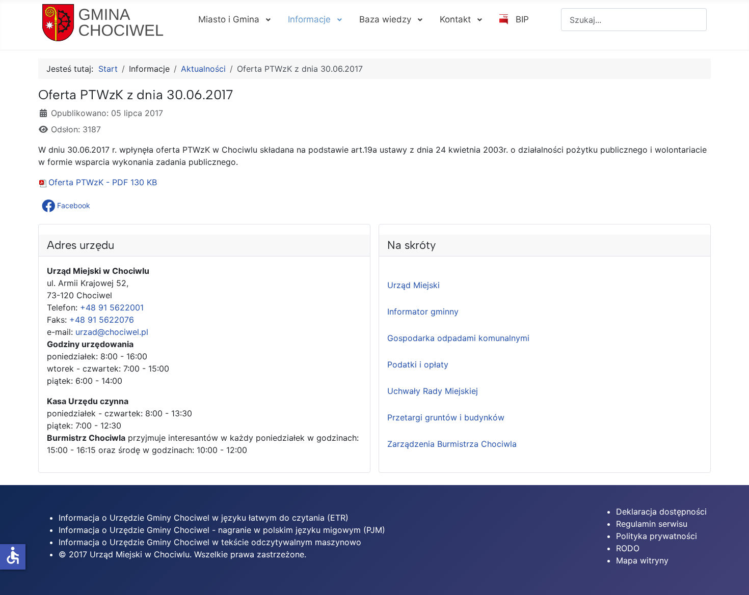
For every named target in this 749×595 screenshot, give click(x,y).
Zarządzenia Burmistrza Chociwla (452, 444)
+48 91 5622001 (112, 307)
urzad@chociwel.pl (111, 332)
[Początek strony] (731, 576)
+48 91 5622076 (101, 320)
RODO (627, 548)
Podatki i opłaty (417, 364)
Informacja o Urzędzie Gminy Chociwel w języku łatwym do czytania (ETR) (204, 518)
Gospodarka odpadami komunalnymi (458, 338)
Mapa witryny (642, 560)
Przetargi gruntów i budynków (445, 417)
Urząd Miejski (413, 285)
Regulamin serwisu (651, 524)
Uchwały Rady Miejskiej (432, 391)
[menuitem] (234, 19)
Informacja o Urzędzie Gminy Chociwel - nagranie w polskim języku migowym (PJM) (222, 530)
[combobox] (634, 19)
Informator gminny (423, 311)
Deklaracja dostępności (661, 511)
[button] (67, 205)
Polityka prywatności (656, 536)
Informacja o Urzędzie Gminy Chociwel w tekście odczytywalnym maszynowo (210, 542)
